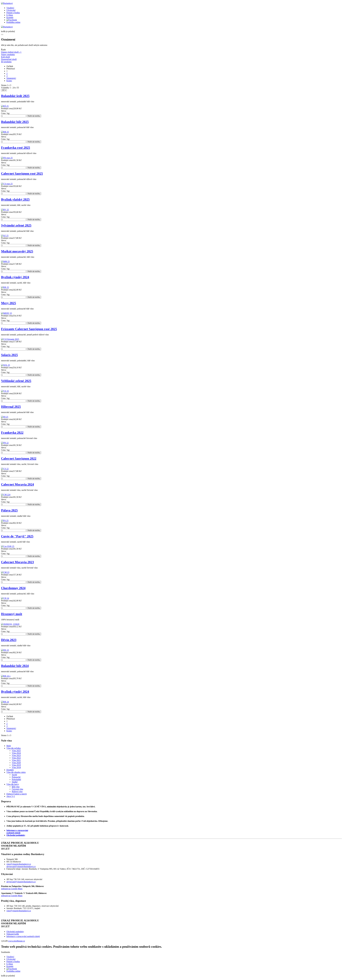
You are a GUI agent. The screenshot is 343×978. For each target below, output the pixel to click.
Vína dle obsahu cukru (16, 772)
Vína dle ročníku (13, 748)
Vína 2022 (16, 758)
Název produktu (8, 54)
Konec (9, 81)
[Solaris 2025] (5, 365)
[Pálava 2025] (4, 520)
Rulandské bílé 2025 (15, 122)
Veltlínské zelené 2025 (16, 381)
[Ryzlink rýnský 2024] (5, 287)
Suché (14, 774)
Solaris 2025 (9, 355)
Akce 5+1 (10, 796)
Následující (11, 78)
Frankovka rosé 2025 (15, 147)
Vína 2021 (16, 760)
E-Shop (9, 15)
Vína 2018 (16, 767)
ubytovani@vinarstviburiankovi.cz (21, 866)
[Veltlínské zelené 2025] (5, 391)
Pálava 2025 (9, 510)
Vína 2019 (16, 765)
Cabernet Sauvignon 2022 (18, 458)
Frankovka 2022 (12, 432)
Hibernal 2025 (11, 406)
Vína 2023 (16, 755)
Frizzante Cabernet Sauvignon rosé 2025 (29, 329)
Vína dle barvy (12, 784)
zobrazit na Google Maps (11, 889)
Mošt (8, 746)
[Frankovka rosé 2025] (7, 158)
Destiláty (10, 770)
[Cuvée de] (7, 546)
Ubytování (10, 10)
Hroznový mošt (11, 614)
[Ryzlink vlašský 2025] (5, 210)
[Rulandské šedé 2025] (5, 106)
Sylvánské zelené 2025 (16, 225)
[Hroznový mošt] (10, 624)
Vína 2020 (16, 762)
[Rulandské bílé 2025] (5, 132)
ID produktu (6, 62)
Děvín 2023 (8, 640)
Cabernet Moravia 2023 (17, 562)
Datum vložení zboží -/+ (11, 52)
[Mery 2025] (6, 313)
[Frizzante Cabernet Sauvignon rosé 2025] (10, 339)
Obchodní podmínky (15, 835)
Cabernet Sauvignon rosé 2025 (22, 173)
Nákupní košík (12, 934)
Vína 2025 (16, 750)
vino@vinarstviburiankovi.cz (18, 864)
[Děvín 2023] (5, 650)
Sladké (15, 782)
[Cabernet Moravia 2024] (5, 494)
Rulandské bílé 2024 (15, 666)
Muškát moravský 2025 (17, 251)
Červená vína (17, 789)
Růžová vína (17, 791)
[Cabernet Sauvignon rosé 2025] (7, 184)
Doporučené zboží (9, 59)
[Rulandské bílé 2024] (5, 676)
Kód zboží (5, 57)
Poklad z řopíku (13, 12)
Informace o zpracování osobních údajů (23, 936)
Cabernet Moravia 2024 (17, 484)
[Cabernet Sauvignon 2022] (5, 469)
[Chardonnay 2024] (5, 598)
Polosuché (16, 777)
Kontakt (9, 17)
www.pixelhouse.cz (16, 941)
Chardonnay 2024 (13, 588)
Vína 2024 (16, 753)
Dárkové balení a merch (16, 794)
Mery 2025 (8, 303)
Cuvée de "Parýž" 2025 (17, 536)
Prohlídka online (13, 22)
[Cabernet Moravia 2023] (5, 572)
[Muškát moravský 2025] (5, 261)
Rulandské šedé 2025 (15, 96)
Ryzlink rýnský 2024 (15, 277)
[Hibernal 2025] (4, 417)
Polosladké (16, 779)
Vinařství (10, 8)
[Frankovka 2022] (5, 443)
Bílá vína (15, 787)
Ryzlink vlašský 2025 (15, 199)
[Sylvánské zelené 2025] (4, 235)
